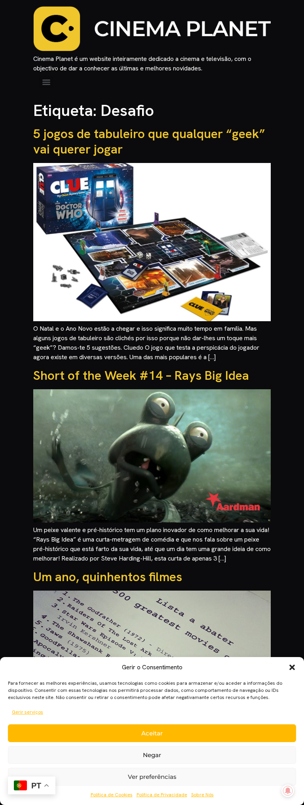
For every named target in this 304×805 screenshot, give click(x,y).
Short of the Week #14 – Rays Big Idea (141, 375)
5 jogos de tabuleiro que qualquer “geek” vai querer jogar (149, 141)
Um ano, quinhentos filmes (107, 576)
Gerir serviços (27, 712)
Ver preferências (152, 776)
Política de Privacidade (162, 795)
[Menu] (46, 82)
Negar (152, 755)
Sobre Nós (202, 795)
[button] (292, 667)
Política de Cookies (112, 795)
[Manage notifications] (287, 790)
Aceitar (152, 733)
